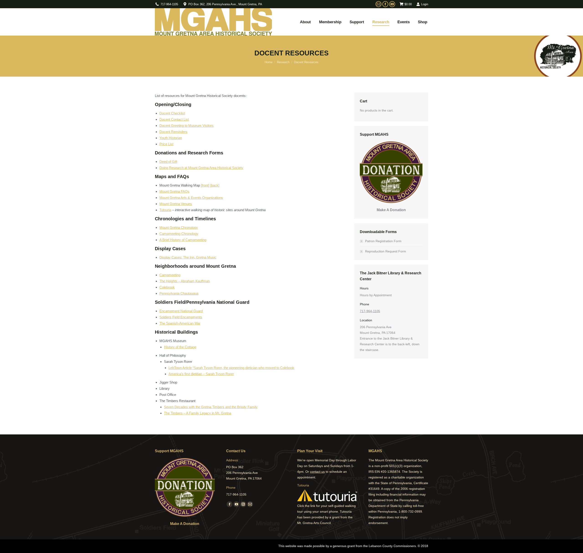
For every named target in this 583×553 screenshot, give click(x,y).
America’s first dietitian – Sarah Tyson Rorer (201, 374)
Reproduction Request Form (385, 251)
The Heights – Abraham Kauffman (184, 281)
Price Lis (165, 144)
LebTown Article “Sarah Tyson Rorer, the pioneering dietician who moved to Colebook (231, 368)
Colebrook (167, 287)
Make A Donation (391, 210)
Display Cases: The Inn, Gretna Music (187, 257)
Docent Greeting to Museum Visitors (186, 125)
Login (424, 4)
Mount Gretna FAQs (174, 191)
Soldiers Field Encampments (180, 317)
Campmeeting (169, 275)
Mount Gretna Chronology (178, 227)
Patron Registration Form (383, 241)
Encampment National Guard (181, 311)
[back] (214, 185)
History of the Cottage (180, 347)
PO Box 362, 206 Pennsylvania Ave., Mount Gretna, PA (225, 4)
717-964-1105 (169, 4)
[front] (205, 185)
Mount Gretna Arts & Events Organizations (191, 198)
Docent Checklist (172, 113)
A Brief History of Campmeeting (182, 240)
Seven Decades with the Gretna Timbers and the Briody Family (211, 407)
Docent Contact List (174, 119)
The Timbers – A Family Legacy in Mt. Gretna (197, 413)
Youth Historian (170, 138)
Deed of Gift (168, 162)
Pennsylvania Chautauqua (178, 293)
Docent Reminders (173, 132)
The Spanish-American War (179, 323)
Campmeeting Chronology (178, 234)
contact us (317, 471)
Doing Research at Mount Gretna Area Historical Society (201, 168)
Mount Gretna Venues (175, 204)
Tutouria (165, 210)
